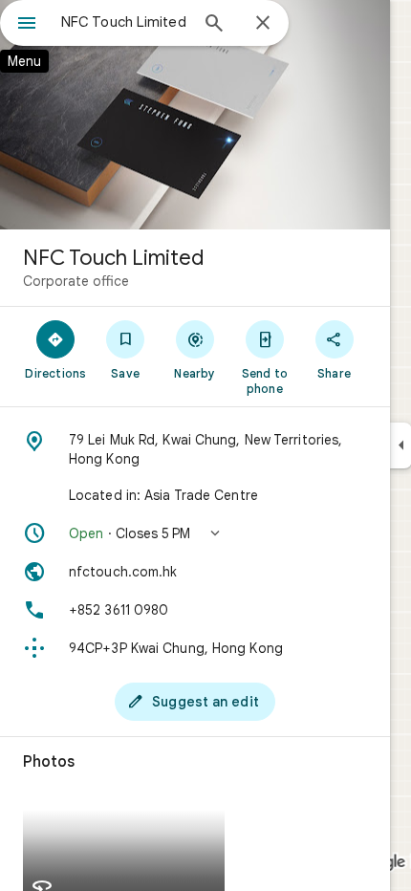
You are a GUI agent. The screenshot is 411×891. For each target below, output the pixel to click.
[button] (195, 533)
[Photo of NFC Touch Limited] (195, 114)
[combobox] (124, 22)
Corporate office (76, 281)
